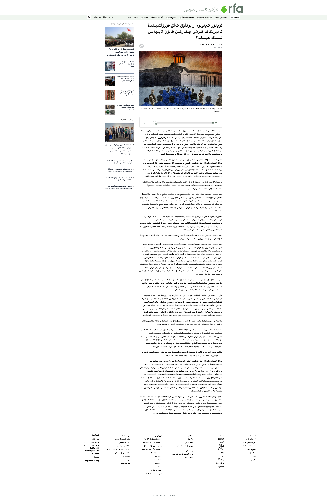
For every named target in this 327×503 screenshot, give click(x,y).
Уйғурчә (97, 17)
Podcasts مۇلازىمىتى (185, 446)
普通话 (221, 439)
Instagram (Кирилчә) (151, 449)
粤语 (222, 442)
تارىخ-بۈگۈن (171, 17)
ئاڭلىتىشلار (189, 442)
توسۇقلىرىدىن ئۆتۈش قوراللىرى (182, 454)
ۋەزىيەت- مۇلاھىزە (204, 17)
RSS (159, 467)
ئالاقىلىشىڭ (189, 458)
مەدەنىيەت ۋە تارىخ (186, 17)
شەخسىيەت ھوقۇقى (124, 442)
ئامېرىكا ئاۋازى (125, 456)
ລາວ (222, 453)
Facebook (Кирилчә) (152, 442)
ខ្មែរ (223, 456)
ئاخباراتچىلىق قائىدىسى (122, 439)
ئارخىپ (253, 460)
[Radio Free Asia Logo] (213, 8)
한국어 (221, 449)
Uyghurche (108, 17)
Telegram (157, 460)
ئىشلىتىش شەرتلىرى (123, 446)
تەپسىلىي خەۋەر (221, 17)
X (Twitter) (156, 453)
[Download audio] (144, 123)
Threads (157, 463)
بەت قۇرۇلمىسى (125, 463)
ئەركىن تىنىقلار (157, 17)
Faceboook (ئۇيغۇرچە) (152, 439)
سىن (129, 17)
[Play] (217, 123)
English (220, 467)
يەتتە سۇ (144, 17)
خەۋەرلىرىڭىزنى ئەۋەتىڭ (153, 473)
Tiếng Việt (219, 463)
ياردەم (128, 460)
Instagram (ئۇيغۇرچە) (152, 446)
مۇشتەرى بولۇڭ (156, 470)
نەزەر (136, 17)
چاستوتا (190, 439)
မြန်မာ (221, 446)
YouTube (157, 456)
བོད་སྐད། (221, 460)
